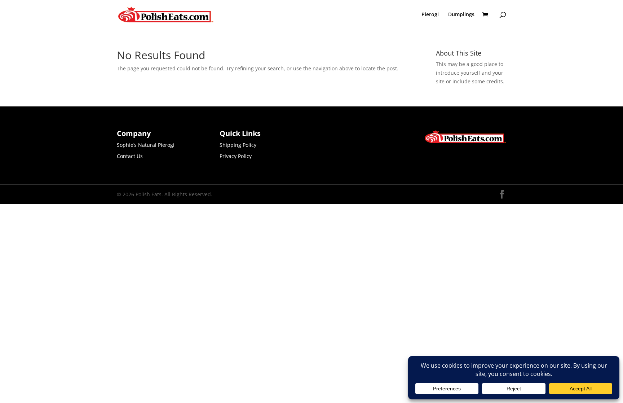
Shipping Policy (238, 144)
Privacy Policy (236, 156)
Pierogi (430, 15)
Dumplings (461, 15)
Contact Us (130, 156)
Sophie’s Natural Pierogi (145, 144)
